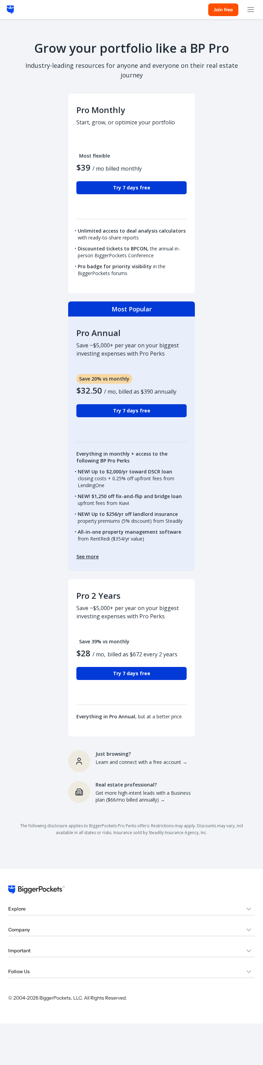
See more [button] (87, 556)
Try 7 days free (131, 187)
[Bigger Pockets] (10, 9)
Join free (223, 10)
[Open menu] (251, 9)
